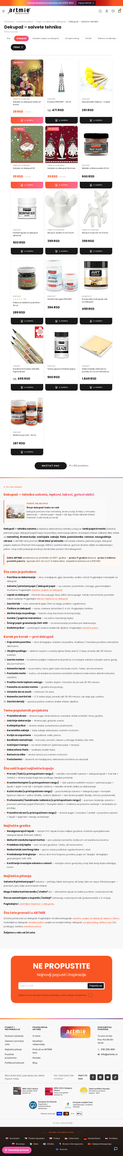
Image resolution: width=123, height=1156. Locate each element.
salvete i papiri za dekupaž (87, 918)
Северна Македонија (99, 1143)
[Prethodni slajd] (48, 78)
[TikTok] (115, 1077)
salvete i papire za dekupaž (47, 590)
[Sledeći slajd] (74, 78)
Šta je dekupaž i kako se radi (43, 507)
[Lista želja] (113, 11)
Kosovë (61, 1149)
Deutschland (92, 1138)
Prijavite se (95, 986)
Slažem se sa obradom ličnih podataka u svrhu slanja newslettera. (52, 995)
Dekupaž (21, 38)
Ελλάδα (48, 1143)
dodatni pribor (90, 627)
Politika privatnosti (14, 1062)
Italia (34, 1143)
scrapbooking (90, 922)
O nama (36, 1036)
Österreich (72, 1138)
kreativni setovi (32, 926)
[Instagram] (100, 1077)
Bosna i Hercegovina (71, 1143)
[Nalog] (107, 11)
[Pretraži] (100, 11)
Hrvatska (111, 1138)
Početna (9, 21)
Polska (54, 1138)
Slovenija (18, 1143)
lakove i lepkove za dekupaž (52, 598)
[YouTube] (108, 1077)
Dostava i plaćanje (14, 1036)
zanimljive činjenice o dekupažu (36, 903)
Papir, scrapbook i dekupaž (51, 21)
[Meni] (3, 11)
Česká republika (34, 1138)
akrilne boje (105, 922)
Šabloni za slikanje (107, 38)
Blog (35, 1062)
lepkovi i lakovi (111, 918)
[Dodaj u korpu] (27, 120)
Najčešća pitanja (13, 1049)
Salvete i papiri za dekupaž (46, 38)
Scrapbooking (72, 38)
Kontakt (36, 1057)
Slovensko (13, 1138)
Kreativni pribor (25, 21)
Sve (8, 38)
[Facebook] (93, 1077)
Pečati (88, 38)
